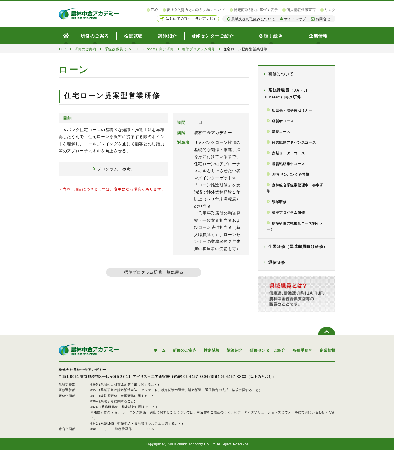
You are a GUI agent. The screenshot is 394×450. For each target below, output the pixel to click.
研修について (281, 74)
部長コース (281, 132)
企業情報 (318, 35)
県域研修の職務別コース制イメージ (295, 226)
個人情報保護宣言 (301, 10)
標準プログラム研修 (198, 49)
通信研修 (276, 262)
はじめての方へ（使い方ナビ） (191, 18)
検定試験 (133, 35)
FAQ (154, 10)
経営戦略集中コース (288, 164)
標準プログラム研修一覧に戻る (153, 272)
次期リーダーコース (288, 153)
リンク (329, 10)
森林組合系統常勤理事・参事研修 (295, 188)
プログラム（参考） (116, 169)
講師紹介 (167, 35)
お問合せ (323, 19)
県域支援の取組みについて (253, 19)
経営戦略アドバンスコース (294, 142)
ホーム (160, 350)
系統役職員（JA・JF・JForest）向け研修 (139, 49)
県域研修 (279, 202)
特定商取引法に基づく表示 (256, 10)
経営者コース (283, 121)
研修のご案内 (95, 35)
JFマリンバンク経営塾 (290, 174)
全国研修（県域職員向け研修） (298, 246)
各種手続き (271, 35)
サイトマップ (295, 19)
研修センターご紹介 (212, 35)
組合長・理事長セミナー (292, 110)
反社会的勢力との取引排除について (196, 10)
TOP (62, 49)
